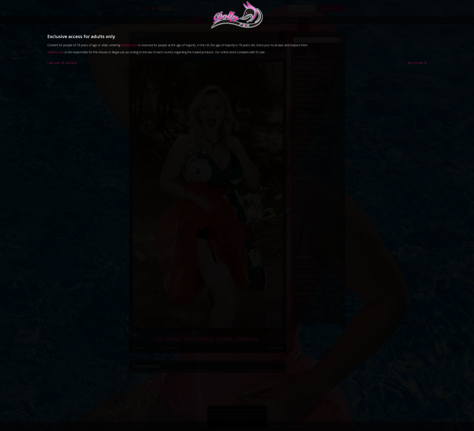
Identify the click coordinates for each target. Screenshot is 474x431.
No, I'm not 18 (417, 63)
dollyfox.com (129, 45)
